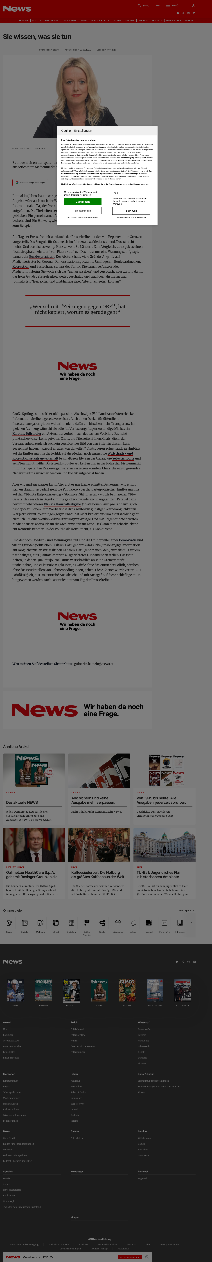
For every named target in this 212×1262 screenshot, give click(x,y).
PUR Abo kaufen (131, 210)
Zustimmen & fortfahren (82, 201)
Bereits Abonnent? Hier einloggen (131, 217)
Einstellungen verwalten (82, 210)
